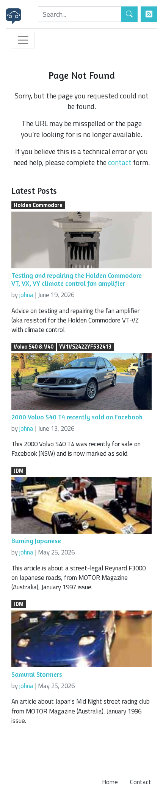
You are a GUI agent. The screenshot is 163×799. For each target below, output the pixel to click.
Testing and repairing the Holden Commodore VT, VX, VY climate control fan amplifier (76, 279)
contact (120, 162)
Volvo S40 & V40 (33, 347)
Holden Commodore (38, 205)
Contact (140, 782)
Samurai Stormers (36, 674)
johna (26, 295)
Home (110, 782)
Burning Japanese (36, 541)
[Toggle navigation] (23, 40)
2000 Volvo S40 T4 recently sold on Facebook (77, 417)
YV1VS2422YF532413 (85, 347)
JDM (19, 471)
